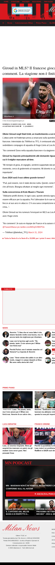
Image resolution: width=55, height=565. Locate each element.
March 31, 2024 (35, 232)
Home (6, 1)
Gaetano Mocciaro (12, 126)
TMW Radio (48, 1)
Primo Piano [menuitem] (41, 23)
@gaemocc (29, 126)
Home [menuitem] (9, 23)
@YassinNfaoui (10, 227)
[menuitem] (3, 23)
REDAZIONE (36, 1)
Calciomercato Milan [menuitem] (24, 23)
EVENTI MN (15, 1)
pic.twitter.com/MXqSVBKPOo (31, 227)
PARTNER (26, 1)
